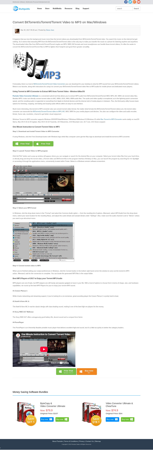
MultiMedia (57, 8)
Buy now (89, 372)
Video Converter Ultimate (52, 406)
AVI (63, 111)
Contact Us (90, 441)
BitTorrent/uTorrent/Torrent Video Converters (49, 84)
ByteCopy (45, 403)
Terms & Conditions (71, 441)
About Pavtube (57, 441)
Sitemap (98, 441)
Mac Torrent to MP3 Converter (111, 119)
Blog (77, 8)
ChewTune (111, 406)
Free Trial (24, 144)
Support (86, 8)
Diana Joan (50, 30)
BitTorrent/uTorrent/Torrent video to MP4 (47, 111)
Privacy (81, 441)
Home (39, 8)
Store (47, 8)
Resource (68, 8)
